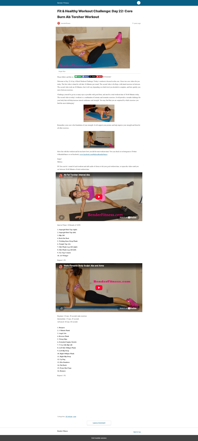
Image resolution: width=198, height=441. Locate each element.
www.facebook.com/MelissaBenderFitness (93, 154)
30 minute (68, 416)
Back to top (137, 432)
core (74, 416)
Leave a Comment (99, 423)
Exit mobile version (99, 438)
